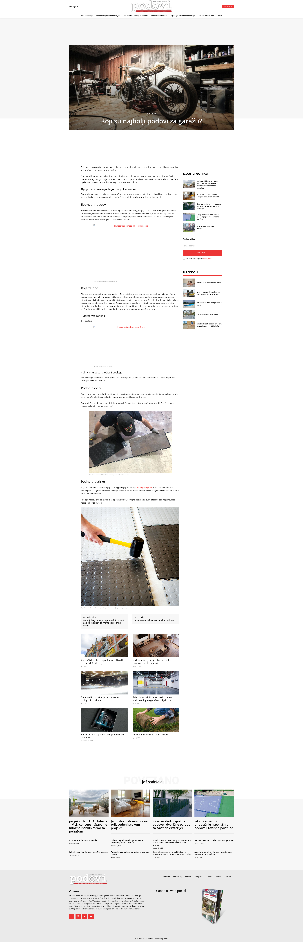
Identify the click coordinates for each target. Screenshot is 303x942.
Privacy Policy (207, 258)
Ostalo (151, 113)
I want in (201, 253)
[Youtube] (91, 916)
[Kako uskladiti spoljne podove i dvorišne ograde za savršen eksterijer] (189, 206)
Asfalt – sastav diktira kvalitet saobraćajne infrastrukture (208, 293)
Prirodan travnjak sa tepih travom (150, 734)
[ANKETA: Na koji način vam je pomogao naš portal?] (104, 720)
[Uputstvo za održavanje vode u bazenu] (189, 304)
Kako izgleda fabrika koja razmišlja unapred (88, 852)
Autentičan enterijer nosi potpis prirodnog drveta (130, 853)
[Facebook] (71, 916)
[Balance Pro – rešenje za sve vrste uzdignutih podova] (104, 682)
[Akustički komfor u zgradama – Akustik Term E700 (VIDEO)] (104, 645)
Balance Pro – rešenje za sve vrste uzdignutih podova (100, 699)
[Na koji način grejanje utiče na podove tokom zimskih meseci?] (156, 645)
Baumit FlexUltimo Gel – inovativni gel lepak (214, 840)
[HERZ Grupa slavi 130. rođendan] (189, 227)
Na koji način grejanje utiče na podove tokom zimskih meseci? (153, 662)
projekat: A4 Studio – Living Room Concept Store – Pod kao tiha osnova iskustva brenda (172, 842)
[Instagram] (78, 916)
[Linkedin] (84, 916)
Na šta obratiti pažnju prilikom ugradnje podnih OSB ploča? (209, 325)
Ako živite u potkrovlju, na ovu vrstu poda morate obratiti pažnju (213, 853)
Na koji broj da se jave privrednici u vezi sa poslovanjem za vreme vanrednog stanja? (103, 623)
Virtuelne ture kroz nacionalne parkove (154, 620)
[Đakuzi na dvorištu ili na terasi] (189, 283)
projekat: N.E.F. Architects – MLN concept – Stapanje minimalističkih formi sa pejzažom (208, 184)
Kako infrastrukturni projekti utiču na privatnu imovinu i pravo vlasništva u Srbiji (172, 853)
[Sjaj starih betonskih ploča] (189, 314)
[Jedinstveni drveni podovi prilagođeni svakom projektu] (189, 196)
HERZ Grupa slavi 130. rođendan (83, 840)
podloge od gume (144, 487)
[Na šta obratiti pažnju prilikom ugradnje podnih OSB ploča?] (189, 325)
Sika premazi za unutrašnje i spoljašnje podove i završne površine (208, 216)
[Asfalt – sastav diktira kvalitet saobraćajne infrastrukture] (189, 293)
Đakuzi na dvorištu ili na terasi (209, 282)
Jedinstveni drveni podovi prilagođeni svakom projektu (208, 195)
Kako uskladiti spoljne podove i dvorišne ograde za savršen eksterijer (209, 206)
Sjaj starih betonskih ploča (207, 314)
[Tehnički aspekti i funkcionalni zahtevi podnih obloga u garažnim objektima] (156, 682)
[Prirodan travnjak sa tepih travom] (156, 720)
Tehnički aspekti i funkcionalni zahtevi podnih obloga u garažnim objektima (153, 699)
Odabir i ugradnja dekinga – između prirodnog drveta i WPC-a (127, 841)
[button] (74, 6)
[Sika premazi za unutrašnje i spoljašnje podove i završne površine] (189, 217)
